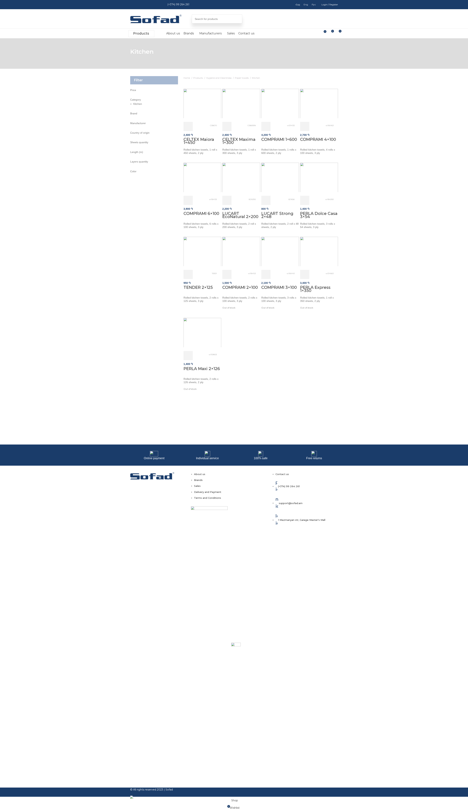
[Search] (238, 19)
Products (141, 33)
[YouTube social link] (148, 5)
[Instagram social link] (141, 5)
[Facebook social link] (133, 5)
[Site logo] (156, 18)
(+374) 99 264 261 (178, 4)
